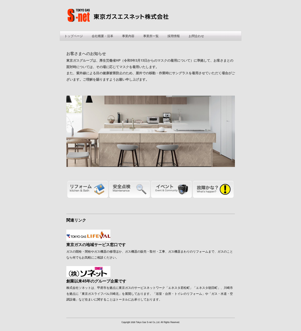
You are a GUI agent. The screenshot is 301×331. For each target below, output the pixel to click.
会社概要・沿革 (102, 36)
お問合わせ (196, 36)
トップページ (73, 36)
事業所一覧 (151, 36)
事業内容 (128, 36)
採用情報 (173, 36)
